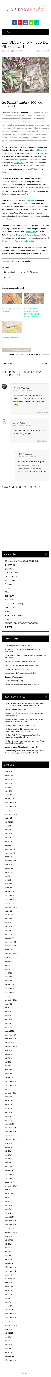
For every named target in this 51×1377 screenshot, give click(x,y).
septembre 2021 (11, 1000)
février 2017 (9, 1213)
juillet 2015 (9, 1287)
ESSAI (7, 588)
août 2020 (8, 1050)
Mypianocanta (21, 387)
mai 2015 (8, 1294)
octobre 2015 (9, 1275)
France (17, 354)
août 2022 (8, 957)
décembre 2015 (10, 1267)
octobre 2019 (9, 1089)
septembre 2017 (11, 1186)
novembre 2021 (10, 992)
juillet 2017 (9, 1194)
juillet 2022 (9, 961)
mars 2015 (9, 1302)
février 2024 (9, 888)
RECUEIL (8, 619)
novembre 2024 (10, 853)
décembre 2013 (10, 1360)
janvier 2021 (9, 1031)
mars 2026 (9, 791)
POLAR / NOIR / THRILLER (14, 615)
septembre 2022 (11, 954)
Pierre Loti (24, 354)
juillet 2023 (9, 915)
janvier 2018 (9, 1170)
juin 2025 (8, 826)
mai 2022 (8, 969)
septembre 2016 (11, 1232)
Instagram (25, 22)
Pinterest (20, 22)
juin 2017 (8, 1198)
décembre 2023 (10, 895)
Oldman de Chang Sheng (14, 681)
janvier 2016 (9, 1263)
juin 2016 (8, 1244)
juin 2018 (8, 1151)
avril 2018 (8, 1159)
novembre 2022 (10, 946)
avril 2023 (8, 926)
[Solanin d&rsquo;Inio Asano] (12, 327)
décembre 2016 (10, 1221)
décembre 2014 (10, 1314)
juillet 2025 (9, 822)
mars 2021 (9, 1023)
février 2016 (9, 1259)
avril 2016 (8, 1252)
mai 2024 (8, 876)
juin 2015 (8, 1290)
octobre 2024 (9, 857)
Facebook (14, 22)
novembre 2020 (10, 1039)
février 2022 (9, 981)
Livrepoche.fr (7, 261)
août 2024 (8, 865)
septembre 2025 (11, 814)
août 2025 (8, 818)
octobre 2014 (9, 1321)
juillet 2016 (9, 1240)
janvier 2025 (9, 845)
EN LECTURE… (11, 580)
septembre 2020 (11, 1046)
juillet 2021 (9, 1008)
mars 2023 (9, 930)
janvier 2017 (9, 1217)
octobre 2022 (9, 950)
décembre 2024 (10, 849)
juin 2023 (8, 919)
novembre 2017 (10, 1178)
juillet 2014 (9, 1333)
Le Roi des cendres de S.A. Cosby (17, 669)
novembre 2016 (10, 1225)
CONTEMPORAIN (11, 573)
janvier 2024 (9, 892)
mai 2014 (8, 1341)
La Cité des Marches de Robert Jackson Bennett (22, 685)
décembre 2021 (10, 988)
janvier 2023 (9, 938)
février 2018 (9, 1167)
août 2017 (8, 1190)
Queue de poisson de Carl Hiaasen (17, 646)
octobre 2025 (9, 810)
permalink (45, 354)
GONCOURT (9, 596)
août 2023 (8, 911)
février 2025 (9, 841)
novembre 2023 (10, 899)
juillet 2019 (9, 1101)
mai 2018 (8, 1155)
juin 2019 (8, 1105)
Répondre (41, 412)
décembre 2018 (10, 1128)
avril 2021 (8, 1019)
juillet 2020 (9, 1054)
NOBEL (7, 611)
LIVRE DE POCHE (11, 608)
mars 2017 (9, 1209)
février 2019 (9, 1120)
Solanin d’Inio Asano (10, 337)
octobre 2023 (9, 903)
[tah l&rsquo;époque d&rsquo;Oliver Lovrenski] (12, 298)
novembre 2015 (10, 1271)
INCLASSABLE (10, 600)
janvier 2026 (9, 799)
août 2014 (8, 1329)
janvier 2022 (9, 985)
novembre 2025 (10, 806)
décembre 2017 (10, 1174)
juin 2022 (8, 965)
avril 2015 (8, 1298)
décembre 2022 (10, 942)
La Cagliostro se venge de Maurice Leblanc (20, 661)
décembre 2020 (10, 1035)
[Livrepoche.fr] (25, 16)
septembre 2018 (11, 1139)
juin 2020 (8, 1058)
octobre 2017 (9, 1182)
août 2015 (8, 1283)
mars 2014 (9, 1349)
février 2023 (9, 934)
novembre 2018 (10, 1132)
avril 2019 (8, 1112)
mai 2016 (8, 1248)
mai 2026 (8, 783)
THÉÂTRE (8, 627)
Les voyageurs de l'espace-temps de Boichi (20, 673)
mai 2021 (8, 1016)
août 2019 (8, 1097)
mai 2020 (8, 1062)
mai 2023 (8, 923)
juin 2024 (8, 872)
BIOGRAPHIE (10, 565)
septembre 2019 (11, 1093)
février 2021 (9, 1027)
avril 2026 (8, 787)
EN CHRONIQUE (11, 577)
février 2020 (9, 1074)
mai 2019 (8, 1108)
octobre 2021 (9, 996)
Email (31, 22)
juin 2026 (8, 779)
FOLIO (7, 592)
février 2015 (9, 1306)
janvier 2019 (9, 1124)
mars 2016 (9, 1256)
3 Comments (44, 51)
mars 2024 (9, 884)
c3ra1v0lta (19, 422)
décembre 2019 (10, 1081)
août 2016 (8, 1236)
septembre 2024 (11, 861)
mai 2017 (8, 1201)
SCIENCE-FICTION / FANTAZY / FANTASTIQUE (21, 623)
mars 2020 (9, 1070)
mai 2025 (8, 830)
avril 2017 (8, 1205)
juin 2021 (8, 1012)
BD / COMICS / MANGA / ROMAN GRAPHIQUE (21, 561)
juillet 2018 (9, 1147)
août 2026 (8, 772)
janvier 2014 (9, 1356)
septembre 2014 (11, 1325)
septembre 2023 (11, 907)
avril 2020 (8, 1066)
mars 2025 (9, 837)
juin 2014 (8, 1337)
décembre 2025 (10, 803)
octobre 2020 (9, 1043)
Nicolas (7, 51)
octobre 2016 (9, 1228)
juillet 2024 (9, 868)
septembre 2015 (11, 1279)
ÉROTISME (9, 584)
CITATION (8, 569)
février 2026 (9, 795)
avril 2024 (8, 880)
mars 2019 (9, 1116)
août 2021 (8, 1004)
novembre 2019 (10, 1085)
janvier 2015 (9, 1310)
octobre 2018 (9, 1136)
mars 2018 (9, 1163)
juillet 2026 (9, 775)
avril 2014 (8, 1345)
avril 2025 (8, 834)
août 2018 (8, 1143)
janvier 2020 (9, 1077)
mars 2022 (9, 977)
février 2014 (9, 1352)
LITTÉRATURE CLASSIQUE (21, 350)
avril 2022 (8, 973)
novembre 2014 (10, 1318)
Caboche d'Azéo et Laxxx (14, 677)
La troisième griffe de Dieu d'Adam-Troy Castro (21, 665)
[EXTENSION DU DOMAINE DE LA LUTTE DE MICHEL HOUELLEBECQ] (34, 298)
